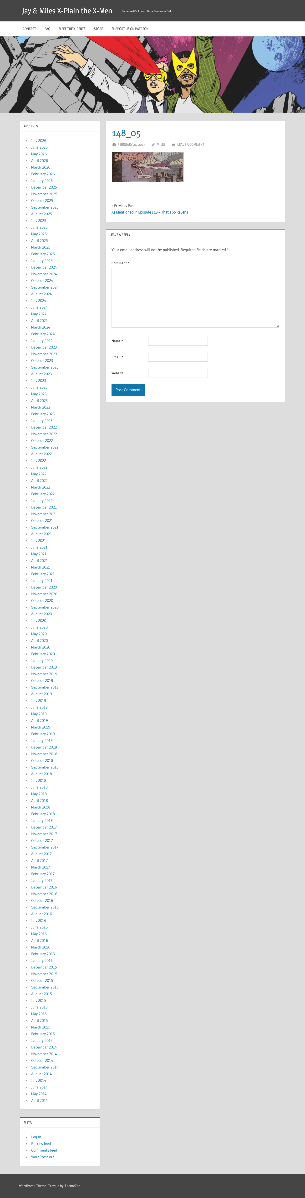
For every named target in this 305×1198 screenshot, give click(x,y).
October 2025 (42, 200)
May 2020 (39, 633)
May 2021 (38, 553)
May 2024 (39, 313)
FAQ (47, 28)
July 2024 (38, 300)
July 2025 (38, 220)
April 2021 (39, 560)
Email (117, 357)
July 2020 (38, 620)
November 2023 (44, 353)
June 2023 (39, 387)
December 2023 (44, 347)
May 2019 (39, 713)
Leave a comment (190, 144)
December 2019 (44, 667)
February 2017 (43, 873)
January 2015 (42, 1040)
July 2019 (38, 700)
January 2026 (42, 180)
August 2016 (41, 913)
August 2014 (41, 1073)
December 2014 (44, 1047)
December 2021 (44, 507)
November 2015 (44, 973)
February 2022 (43, 493)
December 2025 (44, 187)
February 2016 (43, 953)
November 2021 (44, 513)
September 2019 (45, 687)
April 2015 (39, 1020)
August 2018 (41, 773)
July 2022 (38, 460)
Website (117, 373)
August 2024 (41, 293)
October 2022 (42, 440)
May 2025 (39, 233)
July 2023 (38, 380)
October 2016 (42, 900)
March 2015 (40, 1027)
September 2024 (45, 287)
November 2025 (44, 193)
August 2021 (41, 533)
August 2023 (41, 373)
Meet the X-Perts (72, 28)
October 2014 (42, 1060)
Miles (161, 144)
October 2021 (42, 520)
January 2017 (41, 880)
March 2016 (40, 947)
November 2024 (44, 273)
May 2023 (38, 393)
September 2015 (45, 987)
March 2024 (40, 327)
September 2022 (44, 447)
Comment (120, 263)
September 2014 (45, 1067)
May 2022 (38, 473)
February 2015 (43, 1033)
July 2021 (38, 540)
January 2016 (42, 960)
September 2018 (45, 767)
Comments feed (44, 1150)
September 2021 (44, 527)
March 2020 (40, 647)
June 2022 (39, 467)
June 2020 (39, 627)
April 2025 (39, 240)
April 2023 (39, 400)
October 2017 (42, 840)
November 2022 (44, 433)
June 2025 (39, 227)
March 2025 (40, 247)
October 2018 (42, 760)
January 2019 (42, 740)
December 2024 (44, 267)
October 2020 (42, 600)
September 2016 (45, 907)
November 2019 (44, 673)
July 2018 (38, 780)
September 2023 (44, 367)
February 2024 (43, 333)
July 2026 (38, 140)
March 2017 (40, 867)
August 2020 (41, 613)
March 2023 (40, 407)
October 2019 (42, 680)
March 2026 (40, 167)
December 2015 (44, 967)
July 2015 (38, 1000)
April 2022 (39, 480)
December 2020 (44, 587)
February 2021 (43, 573)
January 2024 (42, 340)
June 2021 (39, 547)
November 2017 (44, 833)
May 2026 (39, 153)
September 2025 (45, 207)
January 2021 (41, 580)
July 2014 (38, 1080)
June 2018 (39, 787)
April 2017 (39, 860)
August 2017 (41, 853)
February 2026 (43, 173)
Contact (29, 28)
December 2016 (44, 887)
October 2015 (42, 980)
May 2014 (39, 1093)
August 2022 (41, 453)
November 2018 (44, 753)
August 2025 (41, 213)
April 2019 (39, 720)
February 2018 (43, 813)
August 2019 (41, 693)
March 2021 (40, 567)
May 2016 (39, 933)
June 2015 (39, 1007)
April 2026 (39, 160)
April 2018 (39, 800)
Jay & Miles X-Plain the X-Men (67, 10)
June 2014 (39, 1087)
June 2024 (39, 307)
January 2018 (42, 820)
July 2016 (38, 920)
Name (117, 341)
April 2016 (39, 940)
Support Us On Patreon (130, 28)
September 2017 (44, 847)
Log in (36, 1136)
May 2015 (39, 1013)
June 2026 (39, 147)
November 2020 (44, 593)
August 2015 (41, 993)
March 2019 (40, 727)
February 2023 (43, 413)
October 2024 (42, 280)
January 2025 (42, 260)
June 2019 (39, 707)
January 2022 (41, 500)
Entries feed (41, 1143)
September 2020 (45, 607)
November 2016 (44, 893)
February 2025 (43, 253)
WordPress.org (43, 1156)
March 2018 (40, 807)
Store (98, 28)
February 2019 (43, 733)
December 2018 (44, 747)
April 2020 (39, 640)
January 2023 (41, 420)
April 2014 (39, 1100)
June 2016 (39, 927)
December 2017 (44, 827)
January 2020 (42, 660)
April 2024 (39, 320)
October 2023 (42, 360)
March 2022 (40, 487)
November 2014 (44, 1053)
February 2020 (43, 653)
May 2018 (39, 793)
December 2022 (44, 427)
